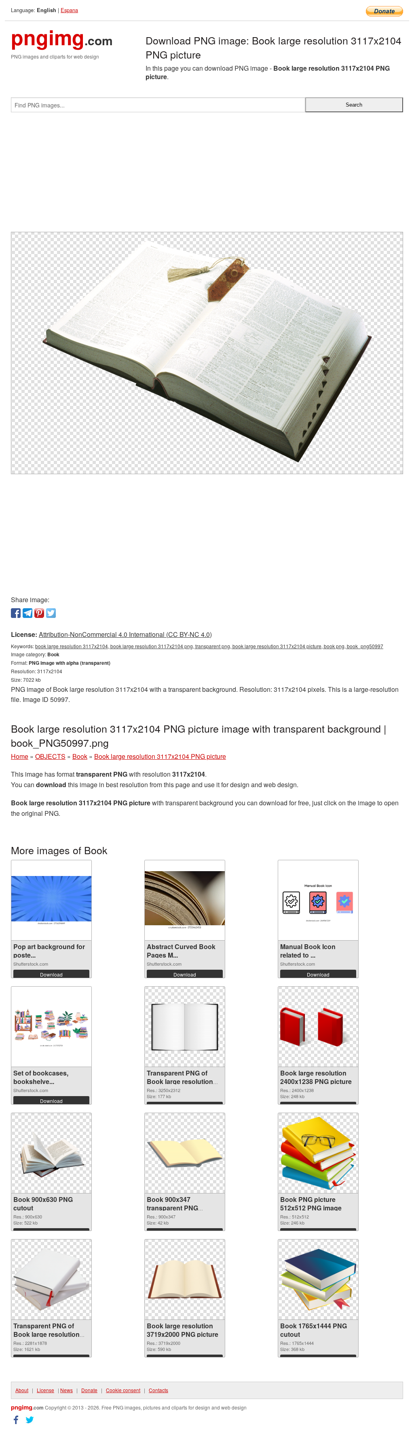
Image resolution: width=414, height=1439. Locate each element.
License (45, 1389)
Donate (89, 1389)
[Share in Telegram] (27, 613)
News (66, 1389)
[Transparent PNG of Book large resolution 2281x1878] (51, 1279)
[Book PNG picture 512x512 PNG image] (318, 1153)
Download (51, 974)
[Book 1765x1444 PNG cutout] (318, 1280)
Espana (69, 10)
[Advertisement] (207, 175)
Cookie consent (123, 1389)
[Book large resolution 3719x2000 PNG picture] (185, 1279)
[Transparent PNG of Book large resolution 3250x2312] (185, 1027)
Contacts (158, 1389)
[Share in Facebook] (16, 613)
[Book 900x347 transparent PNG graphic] (185, 1153)
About (21, 1389)
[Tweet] (51, 613)
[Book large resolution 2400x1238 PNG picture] (318, 1026)
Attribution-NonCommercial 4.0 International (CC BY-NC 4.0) (125, 634)
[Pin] (39, 613)
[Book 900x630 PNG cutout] (51, 1153)
